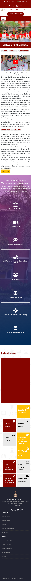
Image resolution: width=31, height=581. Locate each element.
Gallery (4, 556)
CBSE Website (6, 517)
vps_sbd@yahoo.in (16, 6)
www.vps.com (16, 506)
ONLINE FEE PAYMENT (15, 14)
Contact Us (5, 532)
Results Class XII (7, 541)
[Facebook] (15, 509)
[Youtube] (18, 509)
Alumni (4, 524)
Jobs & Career (6, 521)
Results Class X (6, 545)
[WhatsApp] (21, 509)
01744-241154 (10, 2)
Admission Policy (7, 549)
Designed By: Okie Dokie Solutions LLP (13, 578)
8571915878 (23, 2)
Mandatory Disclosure (8, 528)
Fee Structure (6, 552)
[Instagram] (12, 509)
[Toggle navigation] (3, 19)
